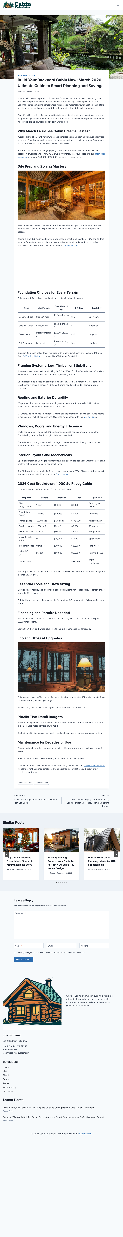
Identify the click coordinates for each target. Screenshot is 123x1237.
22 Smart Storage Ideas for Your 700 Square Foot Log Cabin (35, 799)
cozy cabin (23, 75)
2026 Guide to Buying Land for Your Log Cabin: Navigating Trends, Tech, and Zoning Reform (88, 800)
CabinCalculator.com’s (94, 765)
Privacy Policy (9, 1087)
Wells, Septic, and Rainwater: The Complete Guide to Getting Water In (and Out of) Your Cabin (48, 1108)
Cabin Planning (41, 782)
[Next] (116, 854)
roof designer (89, 417)
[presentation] (21, 840)
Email (51, 946)
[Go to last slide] (7, 854)
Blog (5, 1071)
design (32, 75)
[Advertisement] (61, 268)
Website (84, 946)
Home (6, 1067)
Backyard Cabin (25, 782)
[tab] (56, 882)
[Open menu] (118, 5)
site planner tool (70, 245)
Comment (20, 913)
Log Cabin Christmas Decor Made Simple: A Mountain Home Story (20, 861)
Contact (6, 1079)
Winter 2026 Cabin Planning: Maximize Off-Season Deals (102, 861)
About (6, 1075)
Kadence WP (85, 1133)
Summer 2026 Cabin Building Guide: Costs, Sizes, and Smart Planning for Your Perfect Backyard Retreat (53, 1117)
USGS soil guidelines (32, 356)
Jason (11, 869)
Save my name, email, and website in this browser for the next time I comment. (50, 952)
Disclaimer (8, 1091)
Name (18, 946)
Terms (6, 1083)
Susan (22, 91)
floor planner (62, 474)
